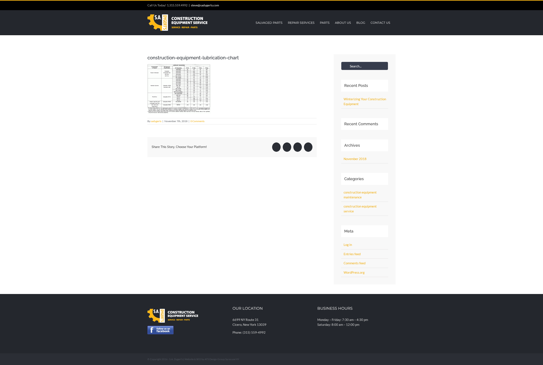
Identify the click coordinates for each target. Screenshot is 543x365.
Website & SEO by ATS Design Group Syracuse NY (212, 359)
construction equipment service (360, 208)
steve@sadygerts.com (205, 5)
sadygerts (156, 121)
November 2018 (355, 159)
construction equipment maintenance (360, 194)
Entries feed (352, 254)
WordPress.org (354, 272)
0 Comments (197, 121)
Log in (348, 245)
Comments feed (354, 263)
